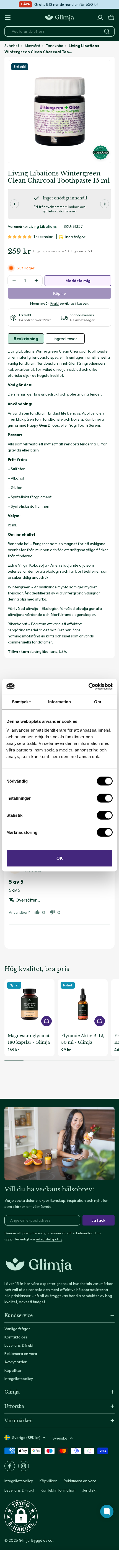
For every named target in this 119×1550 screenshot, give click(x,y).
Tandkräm (54, 45)
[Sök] (107, 31)
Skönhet (11, 45)
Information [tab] (59, 701)
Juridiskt (89, 1490)
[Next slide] (104, 203)
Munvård (32, 45)
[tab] (26, 338)
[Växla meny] (7, 17)
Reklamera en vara (80, 1480)
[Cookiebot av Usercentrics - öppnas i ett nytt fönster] (88, 686)
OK (59, 858)
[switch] (105, 798)
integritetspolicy (49, 1239)
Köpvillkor (48, 1480)
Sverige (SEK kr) (26, 1437)
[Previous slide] (14, 203)
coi (50, 1540)
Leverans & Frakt (19, 1490)
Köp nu (59, 293)
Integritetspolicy (18, 1480)
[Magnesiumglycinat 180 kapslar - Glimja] (29, 1004)
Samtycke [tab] (21, 701)
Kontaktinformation (58, 1490)
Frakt (54, 303)
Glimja (24, 1540)
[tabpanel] (59, 501)
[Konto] (100, 17)
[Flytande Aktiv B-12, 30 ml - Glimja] (83, 1004)
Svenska (60, 1438)
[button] (20, 237)
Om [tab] (97, 701)
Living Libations (43, 226)
